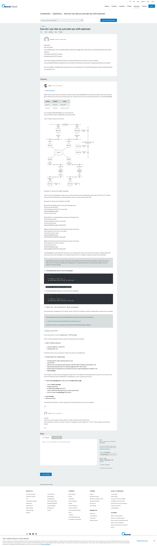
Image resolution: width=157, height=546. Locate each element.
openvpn (51, 32)
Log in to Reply (46, 474)
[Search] (81, 20)
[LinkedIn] (33, 534)
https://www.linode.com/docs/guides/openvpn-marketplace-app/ (64, 321)
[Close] (154, 541)
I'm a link (101, 461)
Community (45, 13)
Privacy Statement (45, 544)
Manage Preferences (142, 540)
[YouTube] (30, 534)
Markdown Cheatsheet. (105, 449)
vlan (56, 32)
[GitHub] (36, 534)
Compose (46, 437)
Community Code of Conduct (46, 484)
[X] (27, 534)
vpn (46, 32)
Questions (57, 13)
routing (60, 32)
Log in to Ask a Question (108, 20)
